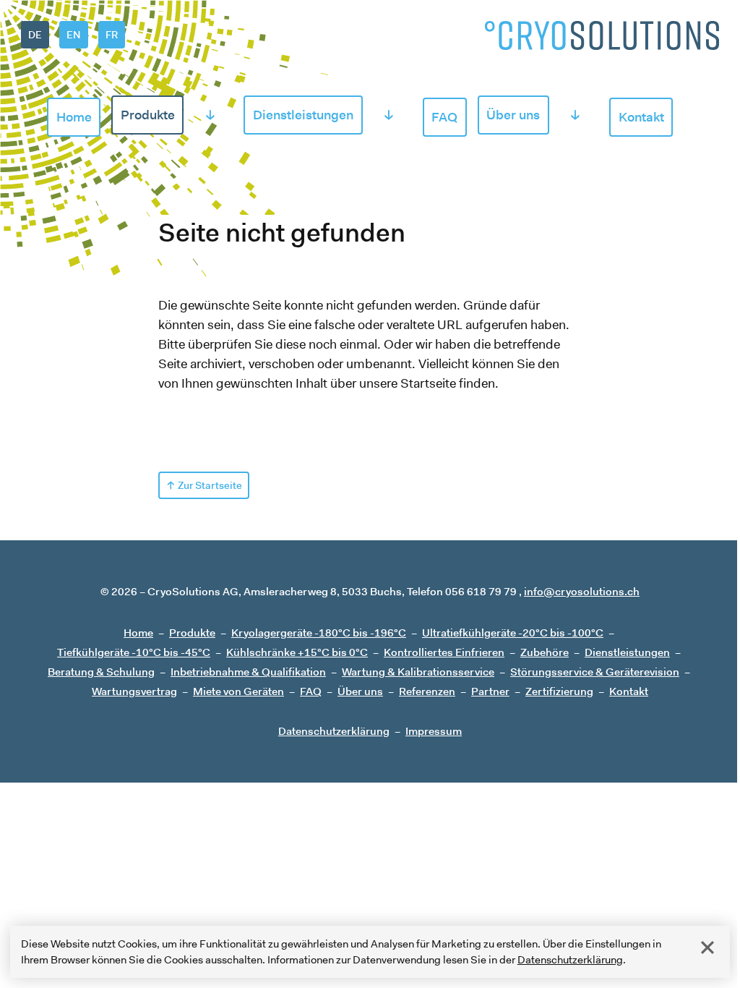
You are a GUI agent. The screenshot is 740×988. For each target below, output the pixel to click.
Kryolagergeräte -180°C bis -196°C (318, 632)
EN (73, 34)
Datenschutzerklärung (570, 959)
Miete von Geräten (238, 691)
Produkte (148, 115)
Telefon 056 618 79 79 (462, 591)
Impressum (433, 730)
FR (112, 34)
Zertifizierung (559, 691)
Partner (490, 691)
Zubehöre (544, 652)
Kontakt (641, 117)
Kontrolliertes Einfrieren (444, 652)
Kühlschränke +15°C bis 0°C (297, 652)
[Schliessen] (707, 947)
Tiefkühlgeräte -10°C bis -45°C (133, 652)
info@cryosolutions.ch (582, 591)
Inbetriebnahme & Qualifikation (248, 671)
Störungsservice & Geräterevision (594, 671)
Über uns (513, 115)
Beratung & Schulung (101, 671)
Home (74, 117)
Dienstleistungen (303, 115)
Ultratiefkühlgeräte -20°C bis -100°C (512, 632)
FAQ (444, 117)
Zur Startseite (210, 485)
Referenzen (427, 691)
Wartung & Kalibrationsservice (418, 671)
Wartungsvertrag (134, 691)
